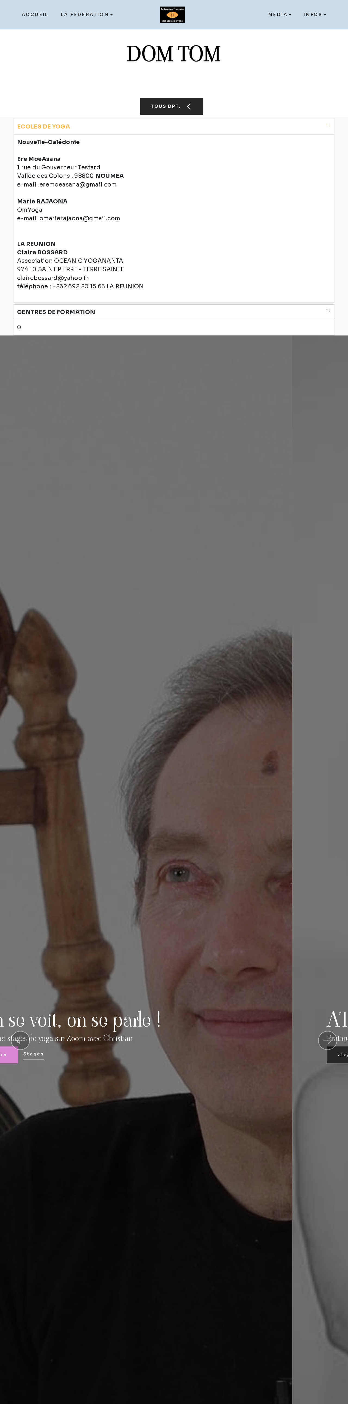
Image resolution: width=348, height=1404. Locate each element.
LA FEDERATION (85, 14)
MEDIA (278, 14)
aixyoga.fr (61, 1055)
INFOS (312, 14)
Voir (98, 1054)
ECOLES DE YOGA (43, 126)
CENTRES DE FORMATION (56, 312)
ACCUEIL (35, 14)
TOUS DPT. (166, 106)
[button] (20, 1040)
